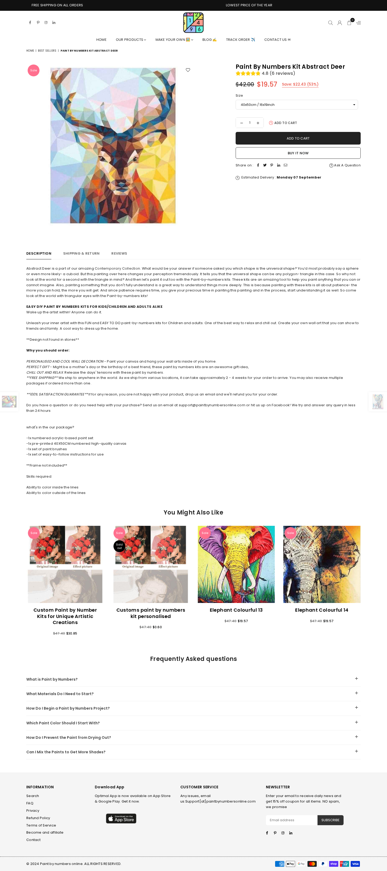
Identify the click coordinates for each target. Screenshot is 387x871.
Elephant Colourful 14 (322, 610)
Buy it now (298, 153)
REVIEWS (119, 253)
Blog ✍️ (209, 39)
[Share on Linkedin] (278, 165)
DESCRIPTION (38, 253)
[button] (349, 23)
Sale (33, 70)
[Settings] (357, 23)
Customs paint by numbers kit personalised (150, 613)
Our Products (130, 39)
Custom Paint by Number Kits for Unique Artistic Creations (65, 616)
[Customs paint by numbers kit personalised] (150, 564)
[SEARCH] (330, 23)
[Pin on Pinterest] (272, 165)
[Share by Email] (285, 165)
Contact (33, 839)
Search (32, 795)
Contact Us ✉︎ (277, 39)
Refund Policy (38, 817)
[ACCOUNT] (339, 23)
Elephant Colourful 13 (236, 610)
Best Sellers (47, 51)
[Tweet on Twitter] (265, 165)
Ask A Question (347, 165)
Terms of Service (41, 825)
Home (101, 39)
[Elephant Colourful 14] (321, 564)
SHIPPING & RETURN (81, 253)
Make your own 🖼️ (173, 39)
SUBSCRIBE (330, 820)
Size (239, 95)
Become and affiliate (44, 832)
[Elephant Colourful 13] (236, 564)
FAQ (29, 803)
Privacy (32, 810)
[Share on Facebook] (258, 165)
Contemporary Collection (117, 268)
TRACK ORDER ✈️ (240, 39)
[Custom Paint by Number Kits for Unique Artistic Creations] (65, 564)
